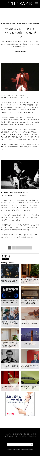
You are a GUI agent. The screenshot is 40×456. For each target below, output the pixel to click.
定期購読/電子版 (17, 434)
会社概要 (26, 434)
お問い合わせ (9, 436)
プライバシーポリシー (21, 436)
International (32, 436)
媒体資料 (33, 434)
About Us (8, 434)
